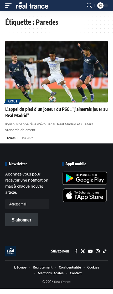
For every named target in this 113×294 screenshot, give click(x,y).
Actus (12, 101)
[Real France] (34, 5)
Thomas (10, 138)
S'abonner (21, 219)
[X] (82, 251)
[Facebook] (76, 251)
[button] (9, 5)
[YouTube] (90, 251)
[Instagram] (98, 251)
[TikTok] (104, 251)
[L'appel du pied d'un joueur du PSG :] (56, 71)
